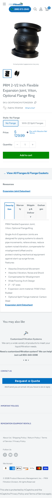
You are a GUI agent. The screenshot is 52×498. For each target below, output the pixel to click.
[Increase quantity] (33, 145)
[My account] (40, 9)
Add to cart (26, 155)
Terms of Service (37, 493)
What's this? (30, 108)
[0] (47, 9)
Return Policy (34, 437)
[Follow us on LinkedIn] (16, 455)
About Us (7, 437)
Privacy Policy (19, 441)
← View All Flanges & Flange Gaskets (26, 173)
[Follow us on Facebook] (5, 455)
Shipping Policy (19, 437)
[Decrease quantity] (17, 145)
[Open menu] (4, 4)
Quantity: (7, 144)
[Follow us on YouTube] (10, 455)
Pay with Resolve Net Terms (38, 132)
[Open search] (35, 9)
